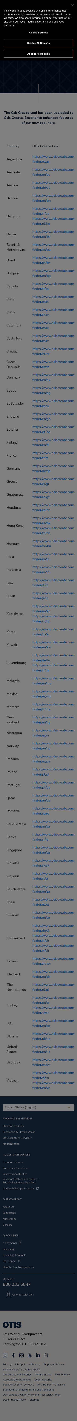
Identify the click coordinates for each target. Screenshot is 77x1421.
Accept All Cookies (38, 53)
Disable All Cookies (38, 42)
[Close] (72, 5)
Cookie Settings (38, 32)
